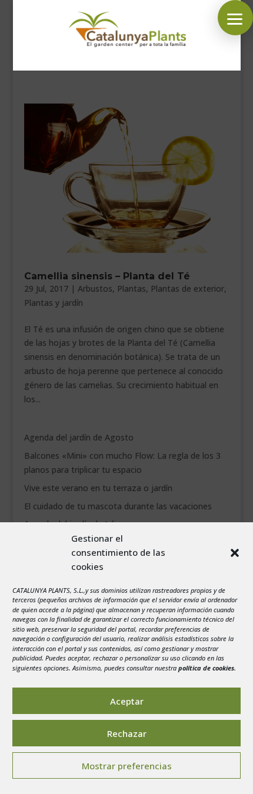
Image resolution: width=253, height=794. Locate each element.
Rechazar (127, 733)
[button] (235, 553)
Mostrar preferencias (127, 766)
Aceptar (127, 701)
